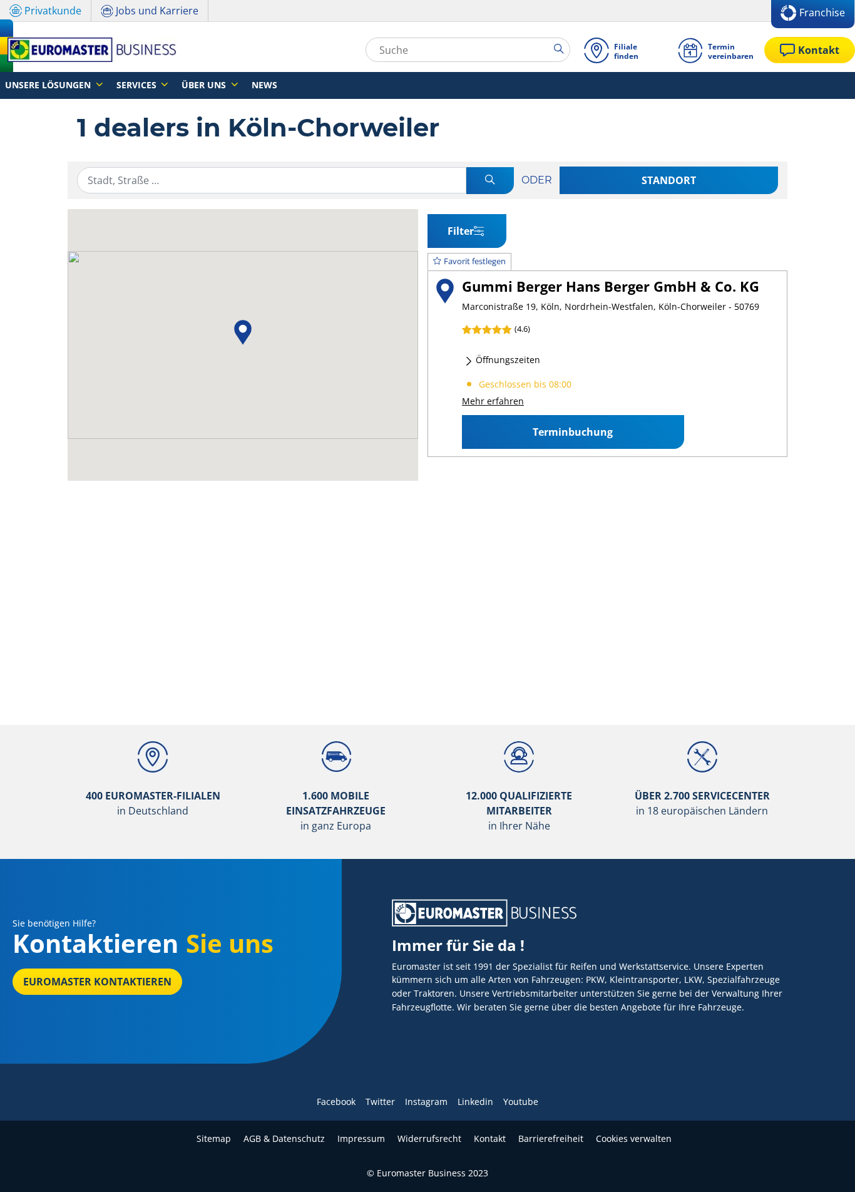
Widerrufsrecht (429, 1138)
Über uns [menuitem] (205, 85)
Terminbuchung (573, 432)
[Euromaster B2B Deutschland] (88, 50)
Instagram (426, 1101)
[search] (562, 49)
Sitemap (214, 1138)
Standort (669, 180)
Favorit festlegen (475, 261)
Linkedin (475, 1101)
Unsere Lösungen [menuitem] (49, 85)
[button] (242, 332)
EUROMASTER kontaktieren (97, 982)
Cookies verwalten (634, 1138)
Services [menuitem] (137, 85)
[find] (490, 180)
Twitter (380, 1101)
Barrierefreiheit (550, 1138)
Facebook (336, 1101)
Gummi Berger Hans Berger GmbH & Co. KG (610, 286)
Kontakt (490, 1138)
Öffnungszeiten (506, 360)
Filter (461, 231)
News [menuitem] (264, 85)
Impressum (361, 1138)
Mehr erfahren (493, 401)
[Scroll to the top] (822, 1165)
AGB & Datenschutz (284, 1138)
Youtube (520, 1101)
